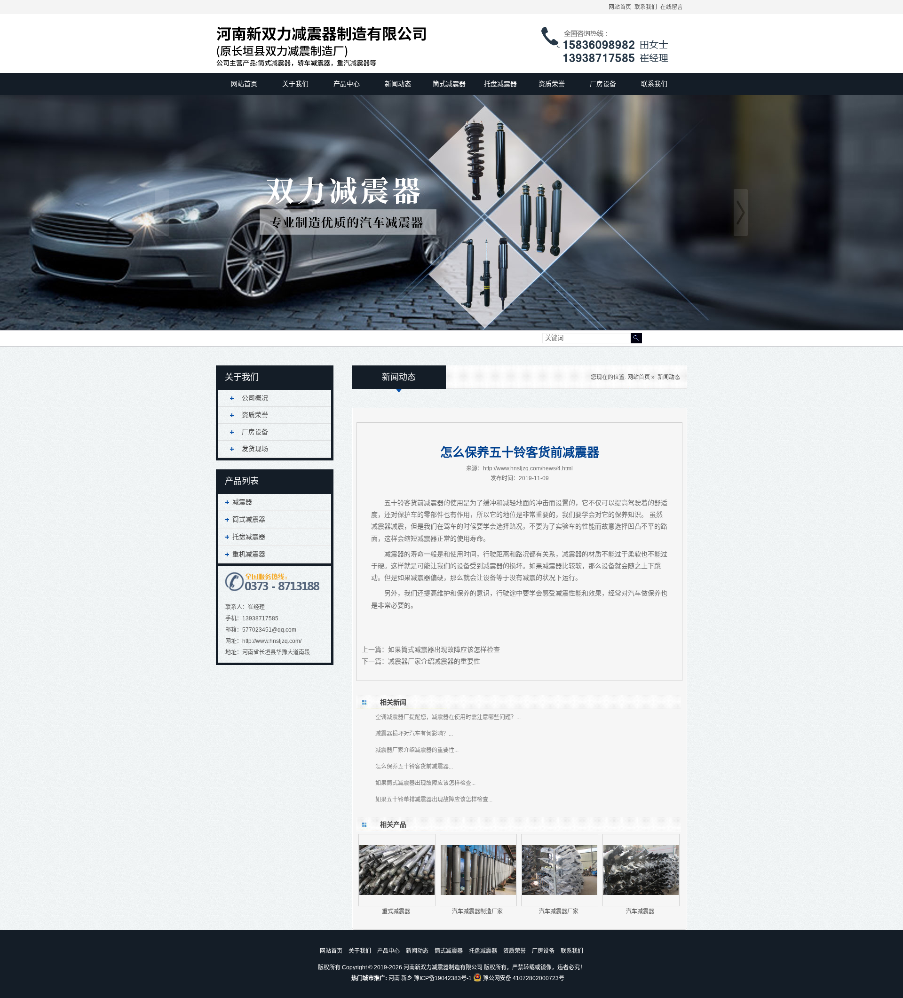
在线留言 (671, 7)
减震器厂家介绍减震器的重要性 (434, 661)
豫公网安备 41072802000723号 (523, 978)
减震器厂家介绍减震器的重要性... (417, 750)
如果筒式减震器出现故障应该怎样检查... (425, 783)
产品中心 (346, 83)
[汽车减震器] (641, 870)
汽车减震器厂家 (558, 911)
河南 (394, 978)
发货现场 (255, 448)
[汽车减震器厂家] (559, 870)
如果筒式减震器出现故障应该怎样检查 (444, 649)
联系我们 (645, 7)
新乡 (406, 978)
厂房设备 (603, 83)
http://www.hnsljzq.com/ (271, 641)
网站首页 (620, 7)
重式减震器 (396, 911)
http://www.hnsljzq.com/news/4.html (528, 468)
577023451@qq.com (269, 629)
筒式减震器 (449, 83)
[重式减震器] (397, 870)
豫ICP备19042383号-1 (443, 978)
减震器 (242, 502)
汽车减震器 (640, 911)
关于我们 (295, 83)
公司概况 (255, 398)
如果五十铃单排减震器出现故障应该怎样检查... (433, 799)
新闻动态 (398, 83)
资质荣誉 (552, 83)
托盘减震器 (500, 83)
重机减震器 (248, 554)
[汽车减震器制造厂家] (478, 870)
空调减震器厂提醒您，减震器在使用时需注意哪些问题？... (448, 717)
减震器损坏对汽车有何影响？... (414, 733)
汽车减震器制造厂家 (477, 911)
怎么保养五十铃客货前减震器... (414, 766)
